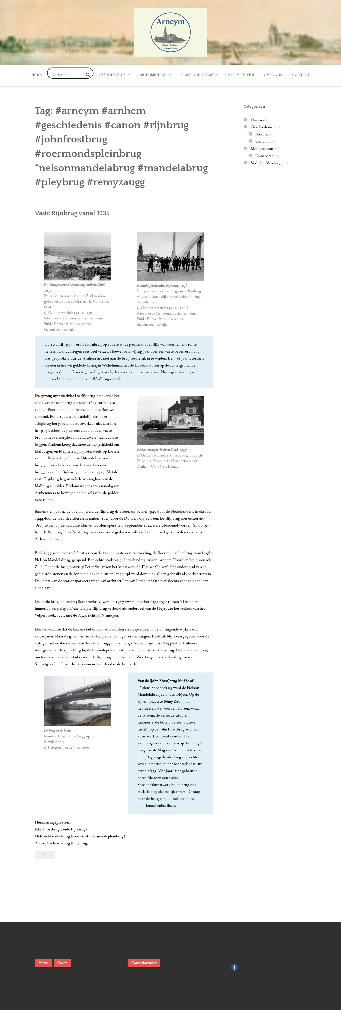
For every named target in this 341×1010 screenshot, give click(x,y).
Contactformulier (144, 963)
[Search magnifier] (88, 74)
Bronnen (262, 134)
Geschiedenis (112, 75)
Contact (301, 75)
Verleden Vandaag (266, 163)
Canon (261, 141)
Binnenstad (264, 156)
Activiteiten (241, 75)
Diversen (258, 120)
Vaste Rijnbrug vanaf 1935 (72, 213)
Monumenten (153, 75)
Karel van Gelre (197, 75)
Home (36, 75)
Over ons (273, 75)
